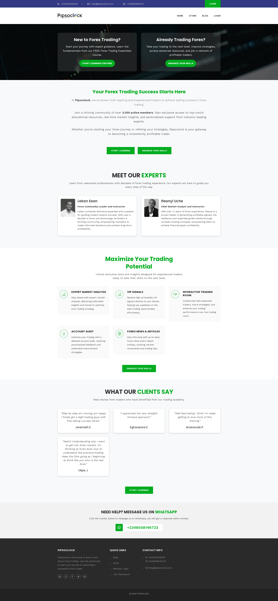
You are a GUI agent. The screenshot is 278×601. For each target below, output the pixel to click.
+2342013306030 (69, 4)
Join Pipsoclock (121, 574)
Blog (115, 557)
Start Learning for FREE (97, 63)
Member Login (120, 568)
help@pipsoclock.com (102, 4)
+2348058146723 (134, 4)
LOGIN (217, 15)
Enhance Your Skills (180, 63)
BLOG (205, 15)
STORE (192, 15)
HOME (180, 15)
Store (116, 563)
